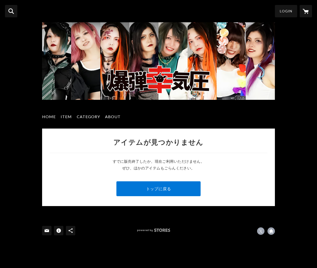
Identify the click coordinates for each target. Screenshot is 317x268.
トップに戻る (158, 188)
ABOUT (113, 116)
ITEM (66, 116)
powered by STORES (154, 230)
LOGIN (286, 11)
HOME (49, 116)
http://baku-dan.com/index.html (271, 231)
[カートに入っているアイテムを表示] (306, 11)
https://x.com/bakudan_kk (260, 231)
